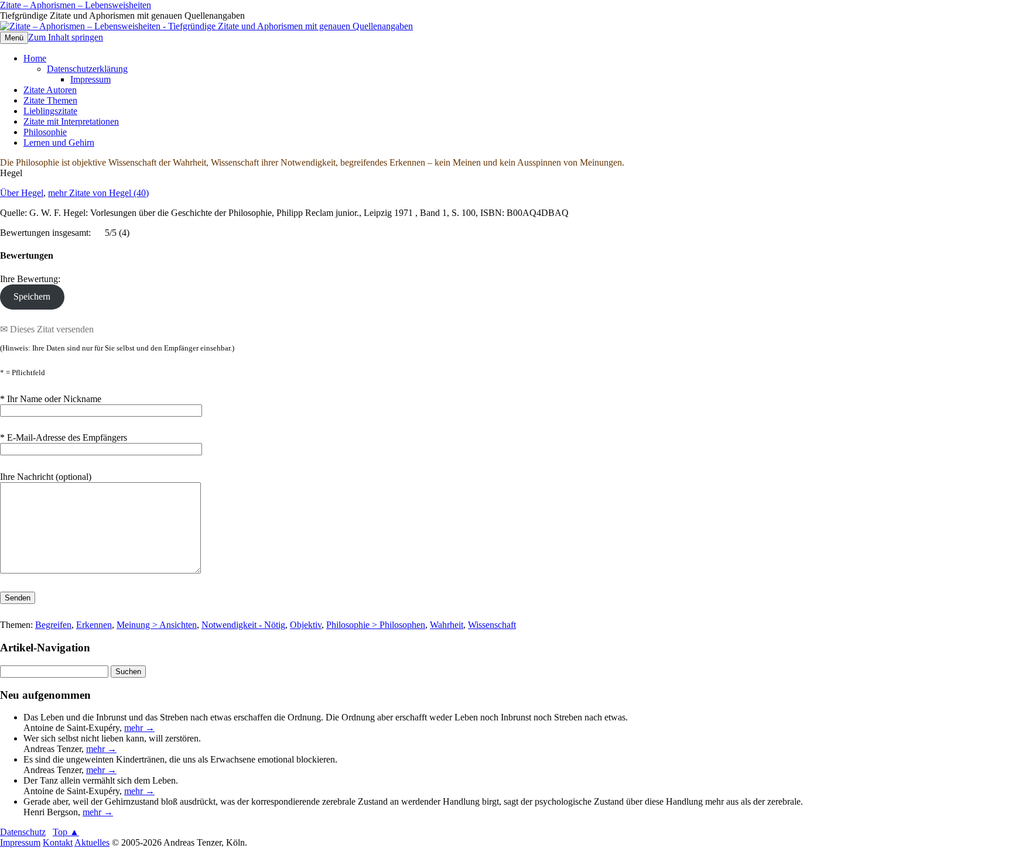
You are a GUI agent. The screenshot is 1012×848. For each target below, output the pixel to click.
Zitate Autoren (50, 90)
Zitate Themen (50, 100)
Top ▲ (66, 832)
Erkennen (94, 625)
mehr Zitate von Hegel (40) (98, 193)
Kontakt (58, 842)
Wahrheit (446, 625)
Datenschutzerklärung (87, 69)
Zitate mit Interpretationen (71, 121)
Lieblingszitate (50, 111)
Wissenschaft (492, 625)
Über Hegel (21, 193)
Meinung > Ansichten (157, 625)
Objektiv (306, 625)
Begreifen (53, 625)
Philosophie (45, 132)
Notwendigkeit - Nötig (243, 625)
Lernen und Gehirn (58, 142)
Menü (14, 37)
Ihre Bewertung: (32, 279)
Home (34, 58)
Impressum (90, 79)
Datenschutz (23, 832)
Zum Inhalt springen (65, 37)
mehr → (139, 728)
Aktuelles (92, 842)
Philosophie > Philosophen (375, 625)
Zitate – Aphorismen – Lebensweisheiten (75, 5)
